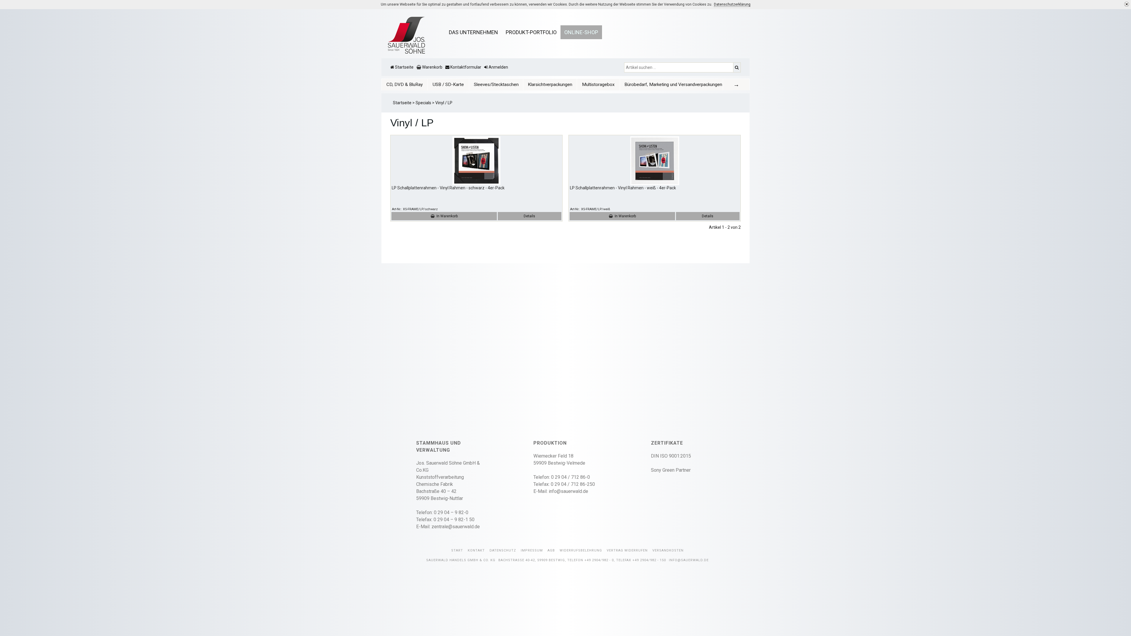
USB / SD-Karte (448, 84)
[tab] (404, 84)
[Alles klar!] (1126, 4)
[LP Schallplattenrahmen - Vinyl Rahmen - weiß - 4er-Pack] (654, 160)
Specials (423, 102)
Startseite (402, 102)
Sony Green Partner (671, 470)
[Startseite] (406, 35)
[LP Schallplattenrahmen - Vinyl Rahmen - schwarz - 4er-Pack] (476, 160)
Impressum (532, 550)
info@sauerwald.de (568, 491)
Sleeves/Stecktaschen (496, 84)
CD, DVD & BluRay (404, 84)
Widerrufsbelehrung (581, 550)
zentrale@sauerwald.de (455, 526)
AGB (551, 550)
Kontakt (476, 550)
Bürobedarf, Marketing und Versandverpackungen (673, 84)
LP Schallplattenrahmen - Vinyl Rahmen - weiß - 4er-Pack (623, 188)
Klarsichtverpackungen (550, 84)
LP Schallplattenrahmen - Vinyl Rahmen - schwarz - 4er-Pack (448, 188)
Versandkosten (668, 550)
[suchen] (737, 67)
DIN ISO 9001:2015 (671, 456)
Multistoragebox (598, 84)
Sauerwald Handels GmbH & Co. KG (460, 560)
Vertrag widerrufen (627, 550)
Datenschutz (503, 550)
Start (457, 550)
